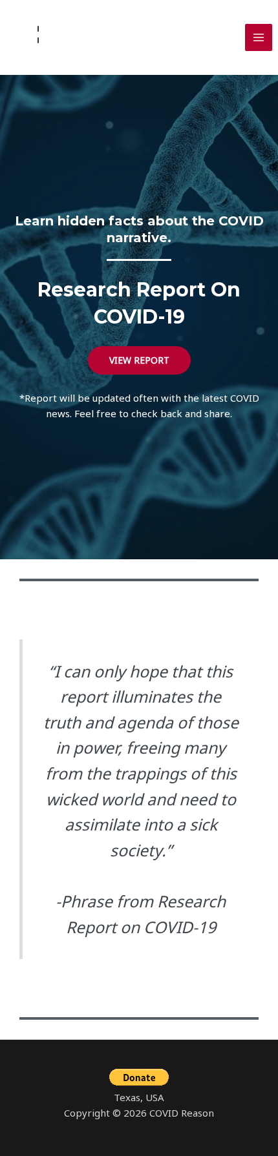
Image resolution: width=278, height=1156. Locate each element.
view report (139, 360)
